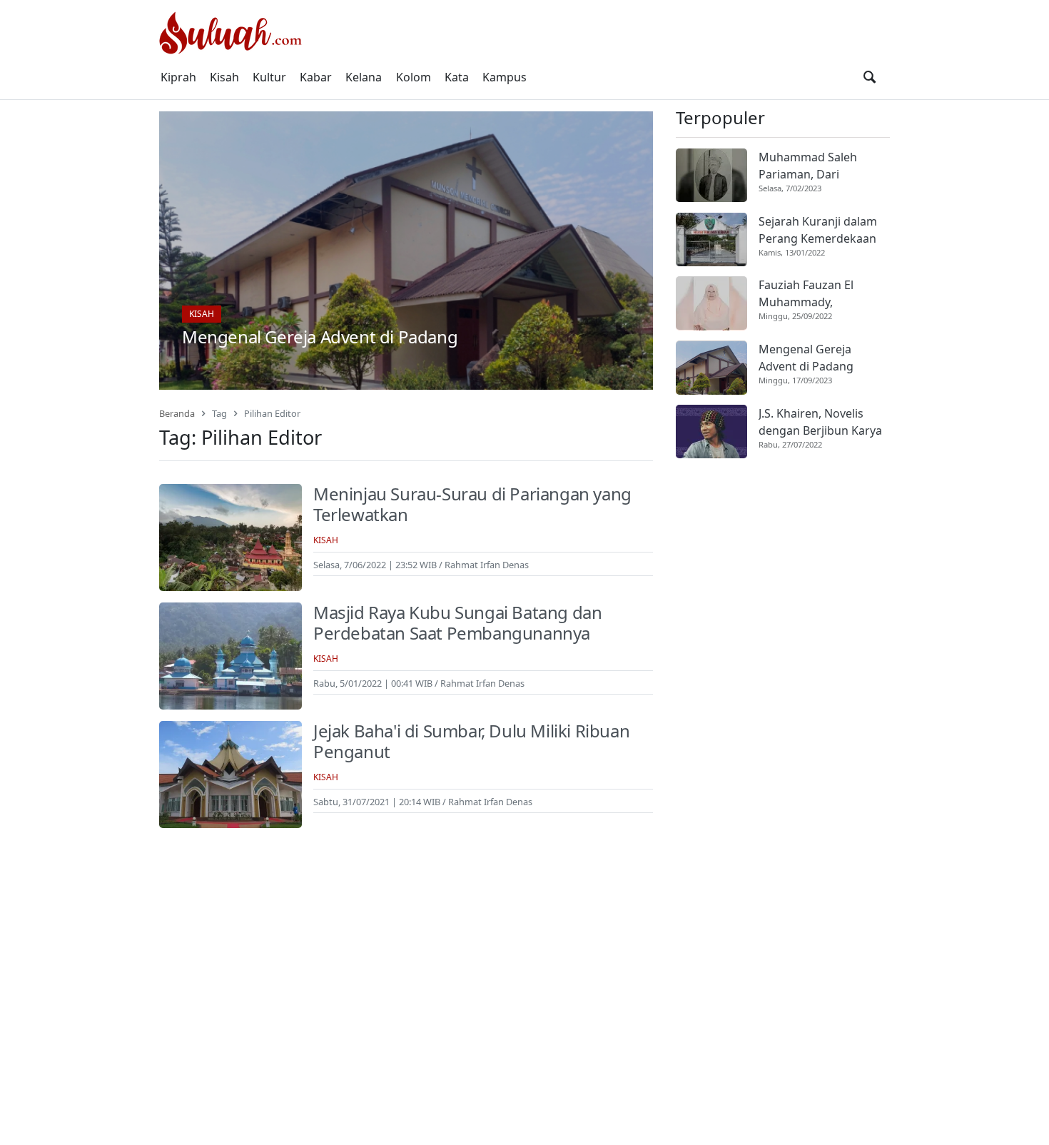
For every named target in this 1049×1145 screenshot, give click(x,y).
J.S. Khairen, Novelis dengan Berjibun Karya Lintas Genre (820, 422)
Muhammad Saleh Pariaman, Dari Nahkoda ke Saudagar (818, 166)
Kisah (224, 77)
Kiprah (178, 77)
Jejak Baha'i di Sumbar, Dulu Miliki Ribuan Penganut (471, 741)
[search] (869, 77)
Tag (219, 413)
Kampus (504, 77)
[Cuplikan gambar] (711, 175)
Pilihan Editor (272, 413)
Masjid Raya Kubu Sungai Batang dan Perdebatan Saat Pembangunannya (457, 622)
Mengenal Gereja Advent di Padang (319, 336)
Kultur (269, 77)
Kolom (413, 77)
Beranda (177, 413)
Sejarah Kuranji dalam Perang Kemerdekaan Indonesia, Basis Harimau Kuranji (818, 230)
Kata (457, 77)
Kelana (363, 77)
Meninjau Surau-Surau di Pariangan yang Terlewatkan (472, 504)
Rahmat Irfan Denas (487, 564)
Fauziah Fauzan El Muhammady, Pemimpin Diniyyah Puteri (811, 294)
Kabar (316, 77)
